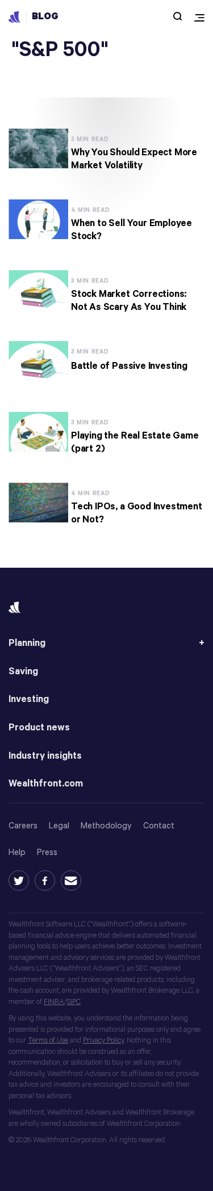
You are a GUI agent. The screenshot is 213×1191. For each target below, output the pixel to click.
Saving (23, 671)
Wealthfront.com (46, 784)
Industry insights (45, 756)
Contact (158, 826)
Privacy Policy (103, 1040)
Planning (27, 643)
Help (17, 852)
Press (47, 852)
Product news (39, 727)
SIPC (74, 1002)
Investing (29, 699)
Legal (59, 826)
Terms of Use (48, 1040)
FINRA (54, 1002)
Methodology (106, 826)
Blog (45, 16)
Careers (23, 826)
